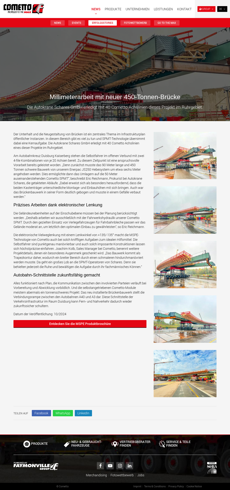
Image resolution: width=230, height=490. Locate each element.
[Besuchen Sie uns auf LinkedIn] (129, 465)
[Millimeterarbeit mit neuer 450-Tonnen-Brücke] (185, 157)
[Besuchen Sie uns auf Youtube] (110, 465)
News (95, 9)
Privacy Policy (176, 486)
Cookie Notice (194, 486)
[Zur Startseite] (24, 9)
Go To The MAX (167, 23)
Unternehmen (138, 9)
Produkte (113, 9)
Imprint (137, 486)
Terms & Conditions (155, 486)
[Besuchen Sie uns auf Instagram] (119, 465)
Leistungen (163, 9)
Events (76, 23)
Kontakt (184, 9)
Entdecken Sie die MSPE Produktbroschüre (80, 324)
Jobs (140, 475)
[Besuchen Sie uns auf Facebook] (100, 465)
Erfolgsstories (102, 23)
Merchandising (96, 475)
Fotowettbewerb (135, 23)
